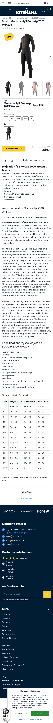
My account (7, 669)
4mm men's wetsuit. (11, 225)
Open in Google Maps (16, 533)
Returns (5, 626)
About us (6, 645)
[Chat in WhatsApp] (12, 160)
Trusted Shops (9, 563)
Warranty (6, 630)
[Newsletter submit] (47, 594)
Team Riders (8, 649)
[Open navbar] (4, 11)
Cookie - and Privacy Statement (30, 719)
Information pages (11, 684)
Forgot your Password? (13, 665)
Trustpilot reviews (10, 570)
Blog (4, 676)
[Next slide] (51, 56)
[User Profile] (43, 11)
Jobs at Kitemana (10, 657)
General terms (9, 638)
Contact (6, 614)
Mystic (12, 18)
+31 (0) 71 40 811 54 (14, 537)
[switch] (5, 719)
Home (4, 18)
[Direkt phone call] (5, 160)
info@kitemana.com (15, 541)
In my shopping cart (14, 148)
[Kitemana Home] (26, 11)
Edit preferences (21, 713)
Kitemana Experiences (12, 680)
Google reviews (9, 577)
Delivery (6, 618)
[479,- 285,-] (9, 133)
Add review (19, 28)
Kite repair (7, 653)
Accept (39, 713)
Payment (6, 622)
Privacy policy (8, 634)
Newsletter (7, 661)
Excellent (24, 558)
